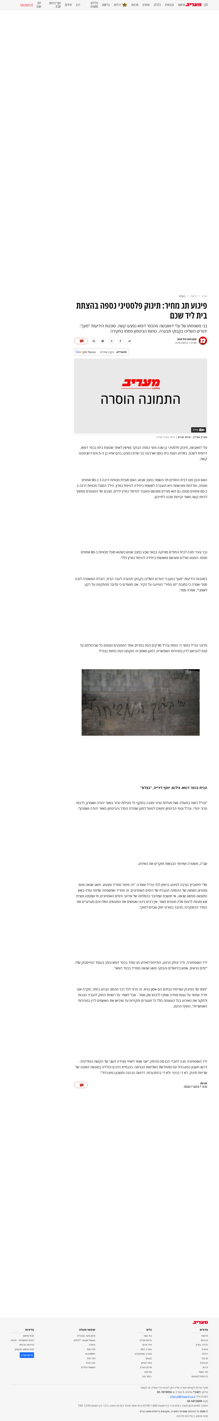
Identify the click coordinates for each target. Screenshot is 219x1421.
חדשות (181, 5)
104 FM (91, 1358)
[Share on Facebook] (120, 341)
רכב (78, 5)
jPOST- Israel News (84, 1340)
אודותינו (148, 1372)
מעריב (204, 296)
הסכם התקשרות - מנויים (22, 1340)
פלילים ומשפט (94, 4)
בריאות (106, 5)
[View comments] (81, 341)
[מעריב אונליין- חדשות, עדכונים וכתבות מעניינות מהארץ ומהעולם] (193, 4)
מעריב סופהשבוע (143, 1353)
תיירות (68, 5)
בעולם (182, 296)
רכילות (117, 4)
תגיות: (203, 1083)
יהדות (205, 1367)
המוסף (148, 1358)
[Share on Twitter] (111, 341)
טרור (204, 1086)
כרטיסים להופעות (199, 1376)
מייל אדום (147, 1344)
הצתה (187, 1086)
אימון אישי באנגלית (86, 1335)
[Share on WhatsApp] (103, 341)
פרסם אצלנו (146, 1340)
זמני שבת (90, 1362)
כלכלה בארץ (202, 1344)
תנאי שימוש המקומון (24, 1349)
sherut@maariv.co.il (182, 1396)
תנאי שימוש (28, 1335)
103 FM (91, 1349)
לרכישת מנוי (26, 5)
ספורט (146, 5)
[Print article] (94, 341)
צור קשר (148, 1335)
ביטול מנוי (147, 1376)
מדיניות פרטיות (26, 1344)
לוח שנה (38, 4)
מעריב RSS (146, 1349)
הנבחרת (169, 5)
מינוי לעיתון (146, 1362)
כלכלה (157, 5)
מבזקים (204, 1340)
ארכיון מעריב (146, 1367)
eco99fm (90, 1353)
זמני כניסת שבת (55, 4)
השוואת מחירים (88, 1367)
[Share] (129, 341)
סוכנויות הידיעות (187, 339)
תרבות (134, 5)
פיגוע (196, 1086)
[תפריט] (206, 5)
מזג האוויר (203, 1372)
